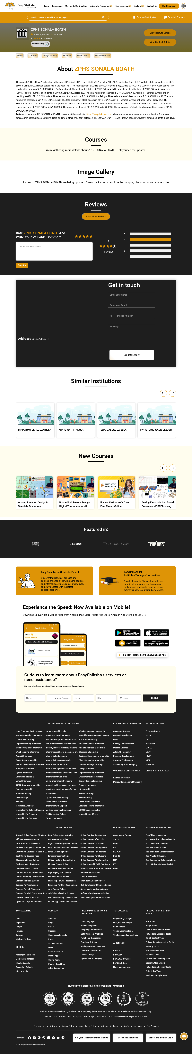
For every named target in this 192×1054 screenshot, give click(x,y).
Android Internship (24, 756)
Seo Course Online (89, 877)
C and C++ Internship (25, 739)
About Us (52, 918)
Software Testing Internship (91, 806)
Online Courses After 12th (92, 839)
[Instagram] (49, 1038)
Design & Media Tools (155, 963)
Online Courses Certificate (92, 843)
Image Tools (151, 925)
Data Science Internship (56, 802)
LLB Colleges (119, 927)
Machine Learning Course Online (62, 897)
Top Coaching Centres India (125, 935)
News (50, 947)
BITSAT (149, 735)
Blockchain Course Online (27, 860)
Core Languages (88, 921)
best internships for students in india (62, 739)
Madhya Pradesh (23, 939)
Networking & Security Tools (158, 967)
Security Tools (152, 946)
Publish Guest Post (56, 964)
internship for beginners (56, 756)
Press (50, 939)
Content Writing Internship (90, 764)
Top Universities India (123, 931)
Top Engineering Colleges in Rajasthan (161, 860)
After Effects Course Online (28, 843)
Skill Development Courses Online (96, 885)
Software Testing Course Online (95, 893)
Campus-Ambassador (58, 935)
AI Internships (22, 797)
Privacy (53, 1026)
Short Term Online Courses (93, 881)
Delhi (18, 918)
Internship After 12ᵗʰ (25, 806)
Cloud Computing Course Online (30, 877)
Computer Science (121, 731)
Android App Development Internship (95, 735)
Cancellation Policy (87, 1026)
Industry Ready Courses (58, 877)
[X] (34, 1038)
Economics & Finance (122, 735)
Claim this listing (38, 44)
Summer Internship (24, 789)
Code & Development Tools (158, 930)
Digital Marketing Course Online (62, 843)
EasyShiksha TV (55, 952)
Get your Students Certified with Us (91, 1037)
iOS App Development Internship (30, 764)
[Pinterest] (44, 1038)
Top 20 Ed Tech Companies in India (161, 852)
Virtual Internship (23, 781)
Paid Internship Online (56, 814)
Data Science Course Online (60, 835)
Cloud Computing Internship (91, 760)
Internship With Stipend (56, 806)
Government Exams (122, 835)
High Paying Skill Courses (59, 872)
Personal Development (123, 756)
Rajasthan (20, 923)
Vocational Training (25, 777)
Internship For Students (26, 818)
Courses (33, 55)
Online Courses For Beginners (94, 848)
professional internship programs (60, 785)
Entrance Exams (153, 731)
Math (115, 739)
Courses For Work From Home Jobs (31, 893)
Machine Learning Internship (29, 735)
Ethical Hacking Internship (90, 781)
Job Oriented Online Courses (61, 893)
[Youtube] (58, 1038)
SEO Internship (85, 797)
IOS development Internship (91, 744)
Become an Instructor (128, 1037)
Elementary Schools (25, 959)
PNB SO (116, 856)
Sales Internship (86, 793)
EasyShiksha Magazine (156, 835)
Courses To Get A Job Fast (27, 897)
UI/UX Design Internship (89, 810)
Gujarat (19, 935)
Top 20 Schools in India (156, 848)
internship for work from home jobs (61, 773)
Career (51, 927)
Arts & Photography (122, 752)
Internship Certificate (88, 814)
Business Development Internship (94, 756)
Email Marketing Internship (91, 777)
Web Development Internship (29, 748)
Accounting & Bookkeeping (125, 764)
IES (114, 848)
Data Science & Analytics (92, 934)
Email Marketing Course (59, 852)
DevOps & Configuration (91, 950)
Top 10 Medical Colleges (157, 843)
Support (52, 931)
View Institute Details (160, 33)
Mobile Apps (53, 956)
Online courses (102, 55)
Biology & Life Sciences (123, 744)
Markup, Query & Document (93, 946)
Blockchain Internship (88, 752)
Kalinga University (121, 778)
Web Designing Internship (27, 752)
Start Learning (169, 6)
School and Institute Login (161, 1037)
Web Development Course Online (95, 897)
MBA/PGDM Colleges (122, 923)
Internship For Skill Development (62, 885)
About (20, 55)
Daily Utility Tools (153, 971)
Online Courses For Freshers (93, 852)
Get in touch (83, 55)
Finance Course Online (58, 864)
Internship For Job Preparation (62, 881)
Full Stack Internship (88, 739)
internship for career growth (58, 760)
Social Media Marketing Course (95, 889)
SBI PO (116, 839)
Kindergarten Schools (25, 955)
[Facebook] (29, 1038)
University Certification (76, 6)
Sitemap (138, 1026)
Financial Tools (152, 955)
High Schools (22, 971)
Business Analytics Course (27, 864)
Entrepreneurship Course (59, 856)
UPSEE (149, 748)
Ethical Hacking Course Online (61, 860)
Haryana (19, 931)
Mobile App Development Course (62, 901)
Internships (57, 6)
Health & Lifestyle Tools (156, 975)
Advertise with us (56, 968)
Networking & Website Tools (158, 934)
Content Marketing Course (27, 881)
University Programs (99, 6)
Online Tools (54, 960)
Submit (155, 698)
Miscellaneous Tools (155, 950)
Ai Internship (51, 793)
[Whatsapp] (39, 1038)
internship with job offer (56, 777)
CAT (147, 739)
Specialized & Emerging (91, 959)
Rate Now (22, 265)
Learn (46, 6)
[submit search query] (103, 17)
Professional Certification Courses (96, 868)
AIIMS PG (150, 764)
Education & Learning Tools (158, 959)
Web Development (89, 925)
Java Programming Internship (29, 731)
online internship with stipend (59, 781)
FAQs (126, 1026)
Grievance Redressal (110, 1026)
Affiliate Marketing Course (27, 839)
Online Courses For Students (93, 856)
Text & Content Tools (155, 938)
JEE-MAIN (150, 744)
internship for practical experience (61, 768)
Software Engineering (123, 760)
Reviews (67, 55)
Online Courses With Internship (94, 860)
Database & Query (89, 942)
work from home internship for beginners (62, 789)
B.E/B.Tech (118, 950)
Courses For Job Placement (28, 889)
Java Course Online (57, 889)
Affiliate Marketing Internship (92, 748)
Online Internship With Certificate (95, 864)
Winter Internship (23, 793)
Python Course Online (90, 872)
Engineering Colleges (122, 918)
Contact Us (152, 6)
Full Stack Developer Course (60, 868)
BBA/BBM (117, 955)
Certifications (153, 1026)
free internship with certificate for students (62, 744)
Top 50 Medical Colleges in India (160, 839)
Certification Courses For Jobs (29, 872)
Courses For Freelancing (27, 885)
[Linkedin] (53, 1038)
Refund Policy (68, 1026)
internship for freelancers (57, 764)
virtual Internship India (56, 731)
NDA (115, 860)
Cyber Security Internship (57, 797)
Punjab (19, 927)
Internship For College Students (30, 810)
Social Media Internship (89, 802)
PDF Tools (150, 921)
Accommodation (55, 943)
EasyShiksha (25, 1045)
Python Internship (24, 773)
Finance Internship (87, 785)
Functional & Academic (91, 938)
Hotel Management (122, 967)
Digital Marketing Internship (28, 744)
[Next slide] (172, 467)
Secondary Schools (24, 967)
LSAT (148, 752)
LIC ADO (117, 852)
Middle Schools (23, 963)
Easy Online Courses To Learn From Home (64, 848)
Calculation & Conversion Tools (160, 942)
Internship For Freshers (26, 814)
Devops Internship (87, 768)
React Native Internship (26, 760)
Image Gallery (50, 55)
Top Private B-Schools (156, 856)
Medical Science (120, 748)
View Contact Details (160, 42)
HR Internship (85, 789)
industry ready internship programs (61, 748)
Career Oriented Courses (27, 868)
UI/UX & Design (87, 955)
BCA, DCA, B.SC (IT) (122, 959)
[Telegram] (63, 1038)
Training (19, 802)
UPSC (115, 868)
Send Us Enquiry (132, 355)
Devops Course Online (58, 839)
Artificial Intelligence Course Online (32, 848)
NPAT (148, 756)
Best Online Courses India (27, 856)
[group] (34, 493)
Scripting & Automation (91, 930)
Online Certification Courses (93, 835)
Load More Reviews (96, 216)
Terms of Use (39, 1026)
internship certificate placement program (62, 752)
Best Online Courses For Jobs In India (32, 852)
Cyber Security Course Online (29, 901)
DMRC (116, 843)
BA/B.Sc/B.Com (120, 963)
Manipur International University (127, 782)
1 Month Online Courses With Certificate (32, 835)
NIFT (148, 760)
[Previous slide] (163, 467)
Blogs (50, 923)
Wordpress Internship (25, 768)
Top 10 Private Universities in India (161, 864)
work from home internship (58, 735)
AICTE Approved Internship (28, 785)
